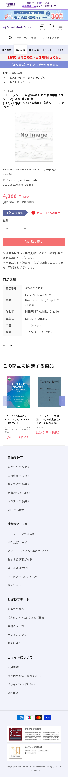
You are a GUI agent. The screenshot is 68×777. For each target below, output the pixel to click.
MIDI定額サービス (19, 542)
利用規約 (13, 667)
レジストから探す (19, 501)
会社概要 (13, 693)
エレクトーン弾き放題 (21, 534)
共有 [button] (10, 345)
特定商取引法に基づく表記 (24, 676)
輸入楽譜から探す (19, 484)
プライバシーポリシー (21, 684)
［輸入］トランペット (20, 82)
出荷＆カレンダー (19, 635)
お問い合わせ (16, 643)
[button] (60, 26)
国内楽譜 (6, 49)
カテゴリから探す (19, 467)
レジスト (47, 49)
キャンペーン (16, 585)
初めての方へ (16, 609)
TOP (5, 73)
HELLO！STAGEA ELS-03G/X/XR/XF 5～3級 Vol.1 (17, 419)
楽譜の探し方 (16, 626)
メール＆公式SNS (18, 568)
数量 (6, 220)
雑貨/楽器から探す (19, 493)
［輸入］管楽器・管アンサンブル (26, 77)
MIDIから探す (16, 510)
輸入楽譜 (20, 49)
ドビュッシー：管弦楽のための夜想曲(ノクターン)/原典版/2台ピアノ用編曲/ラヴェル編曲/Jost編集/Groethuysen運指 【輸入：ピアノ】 (48, 419)
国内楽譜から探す (19, 475)
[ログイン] (42, 26)
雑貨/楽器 (34, 49)
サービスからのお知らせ (23, 577)
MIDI (61, 49)
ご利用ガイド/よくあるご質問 (26, 617)
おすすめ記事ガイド (20, 559)
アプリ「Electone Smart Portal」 (30, 551)
